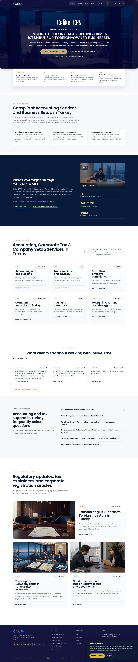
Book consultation (21, 644)
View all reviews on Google (26, 389)
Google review (42, 367)
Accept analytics (97, 656)
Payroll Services (56, 640)
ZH (119, 3)
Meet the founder (21, 206)
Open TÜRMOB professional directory (45, 206)
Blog (87, 3)
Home (72, 3)
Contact (101, 3)
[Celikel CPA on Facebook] (43, 644)
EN (107, 3)
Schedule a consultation (76, 56)
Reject (109, 656)
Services (80, 3)
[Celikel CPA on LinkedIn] (35, 644)
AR (123, 3)
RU (115, 3)
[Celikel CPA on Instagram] (39, 644)
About (93, 3)
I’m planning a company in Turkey (83, 51)
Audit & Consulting (57, 646)
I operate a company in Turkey (54, 51)
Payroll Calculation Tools (58, 643)
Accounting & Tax (56, 637)
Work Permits (55, 649)
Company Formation (57, 634)
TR (111, 3)
